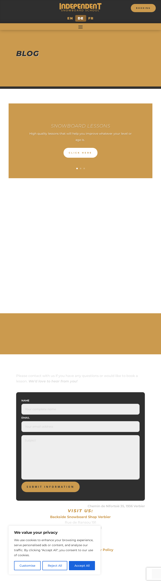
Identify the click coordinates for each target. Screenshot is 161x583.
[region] (54, 550)
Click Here (80, 152)
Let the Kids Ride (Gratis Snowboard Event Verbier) (80, 270)
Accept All (82, 566)
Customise (27, 566)
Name (25, 400)
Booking (143, 7)
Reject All (55, 566)
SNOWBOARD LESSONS (80, 126)
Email (25, 417)
